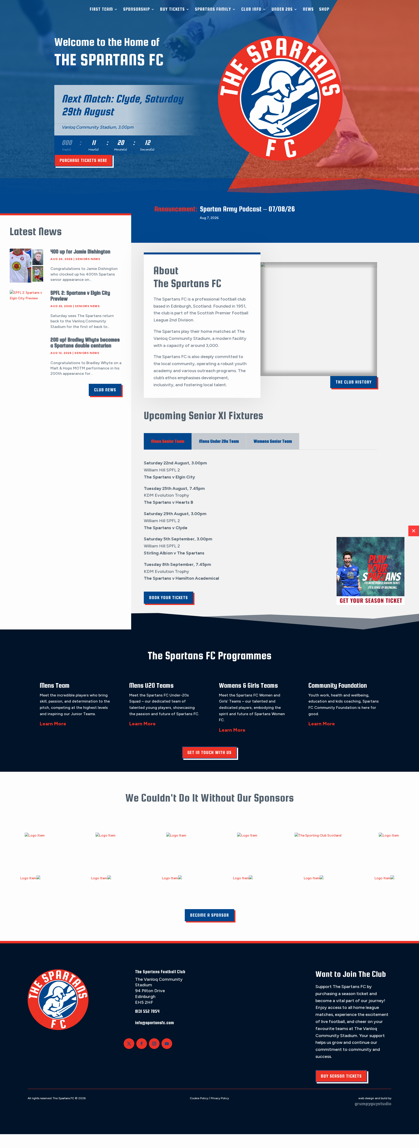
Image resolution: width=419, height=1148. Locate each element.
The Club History (354, 382)
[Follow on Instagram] (154, 1043)
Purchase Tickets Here (83, 160)
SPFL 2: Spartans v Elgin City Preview (80, 296)
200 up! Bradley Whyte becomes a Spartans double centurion (85, 342)
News (308, 9)
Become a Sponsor (209, 915)
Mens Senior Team (167, 441)
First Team (101, 9)
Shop (324, 9)
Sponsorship (136, 9)
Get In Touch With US (209, 752)
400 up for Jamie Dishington (80, 251)
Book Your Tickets (168, 597)
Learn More (53, 724)
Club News (105, 389)
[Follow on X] (129, 1043)
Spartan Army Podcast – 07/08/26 (247, 209)
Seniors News (87, 259)
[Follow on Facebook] (141, 1043)
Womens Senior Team (273, 441)
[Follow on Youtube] (166, 1043)
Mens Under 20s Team (219, 441)
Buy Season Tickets (341, 1076)
